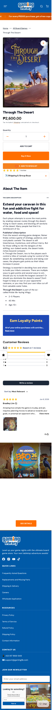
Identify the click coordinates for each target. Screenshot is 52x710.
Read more (9, 331)
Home (5, 28)
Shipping (17, 122)
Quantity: (7, 130)
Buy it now (25, 156)
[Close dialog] (47, 686)
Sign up (11, 703)
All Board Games (20, 28)
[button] (5, 6)
